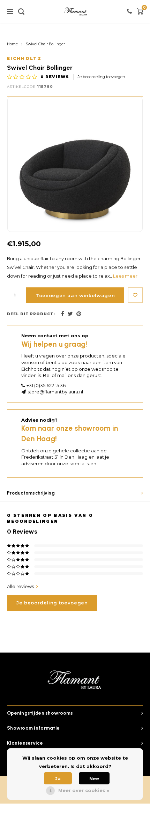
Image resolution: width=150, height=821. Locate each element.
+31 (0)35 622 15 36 (46, 385)
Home (12, 44)
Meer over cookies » (83, 790)
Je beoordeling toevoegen (101, 76)
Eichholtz (24, 58)
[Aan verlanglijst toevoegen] (135, 295)
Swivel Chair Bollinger (45, 44)
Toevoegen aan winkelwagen (75, 295)
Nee (94, 778)
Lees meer (125, 276)
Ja (58, 778)
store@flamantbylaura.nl (55, 391)
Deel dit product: (31, 314)
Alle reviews (20, 586)
